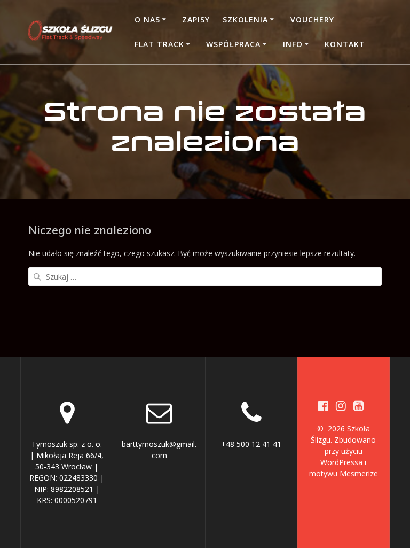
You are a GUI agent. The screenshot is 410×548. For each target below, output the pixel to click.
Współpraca (233, 44)
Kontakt (345, 44)
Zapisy (196, 19)
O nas (147, 19)
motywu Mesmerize (343, 473)
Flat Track (159, 44)
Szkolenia (245, 19)
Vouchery (312, 19)
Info (293, 44)
